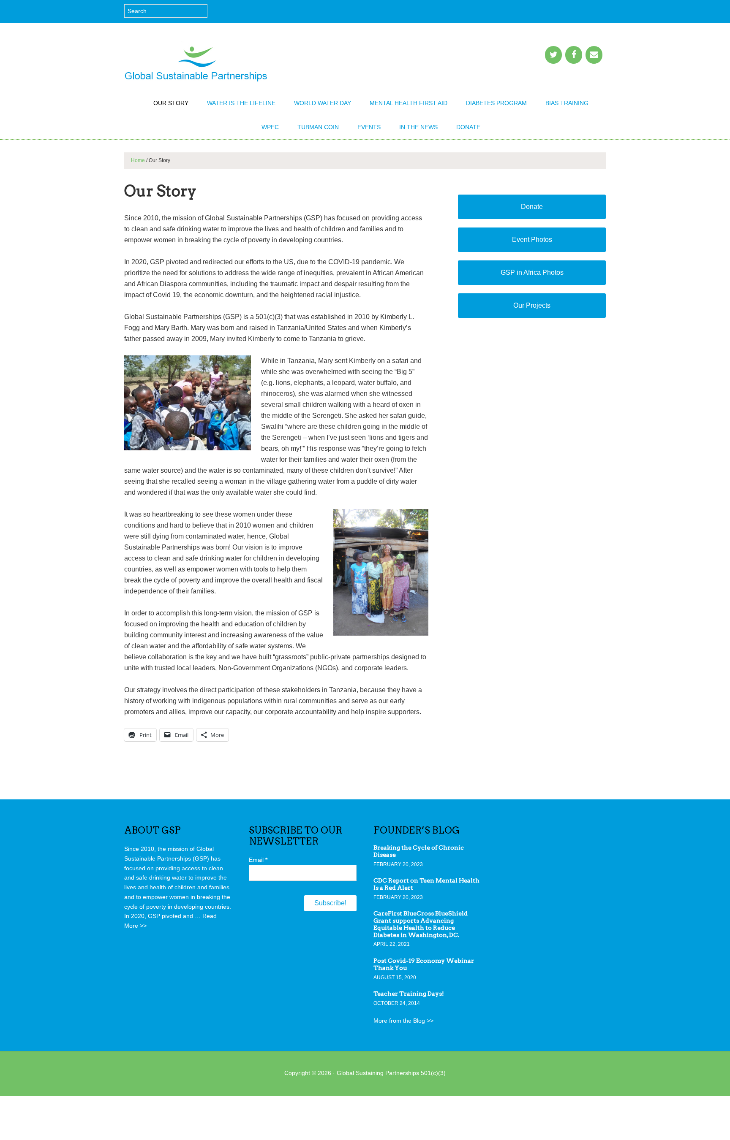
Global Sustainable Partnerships (196, 61)
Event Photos (532, 239)
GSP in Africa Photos (532, 272)
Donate (532, 206)
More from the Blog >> (403, 1020)
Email (258, 859)
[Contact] (594, 55)
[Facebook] (573, 55)
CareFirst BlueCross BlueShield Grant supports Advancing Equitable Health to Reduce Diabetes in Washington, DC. (420, 924)
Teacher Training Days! (408, 993)
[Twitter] (553, 55)
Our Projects (531, 305)
